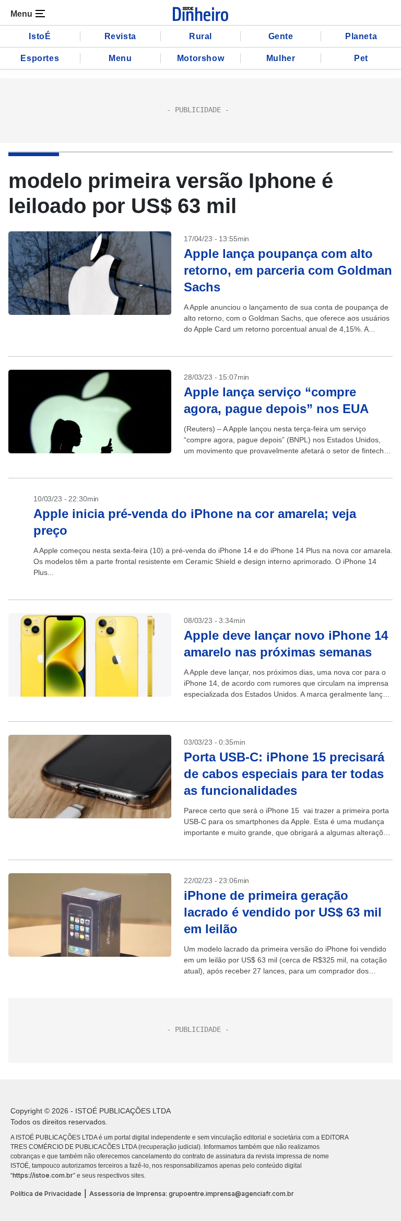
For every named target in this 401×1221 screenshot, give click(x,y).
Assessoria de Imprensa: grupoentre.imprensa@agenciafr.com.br (191, 1193)
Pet (361, 58)
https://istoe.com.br (43, 1175)
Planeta (361, 36)
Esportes (39, 58)
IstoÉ (40, 36)
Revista (120, 36)
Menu (120, 58)
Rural (200, 36)
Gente (280, 36)
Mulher (281, 58)
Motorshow (200, 58)
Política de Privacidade (45, 1193)
